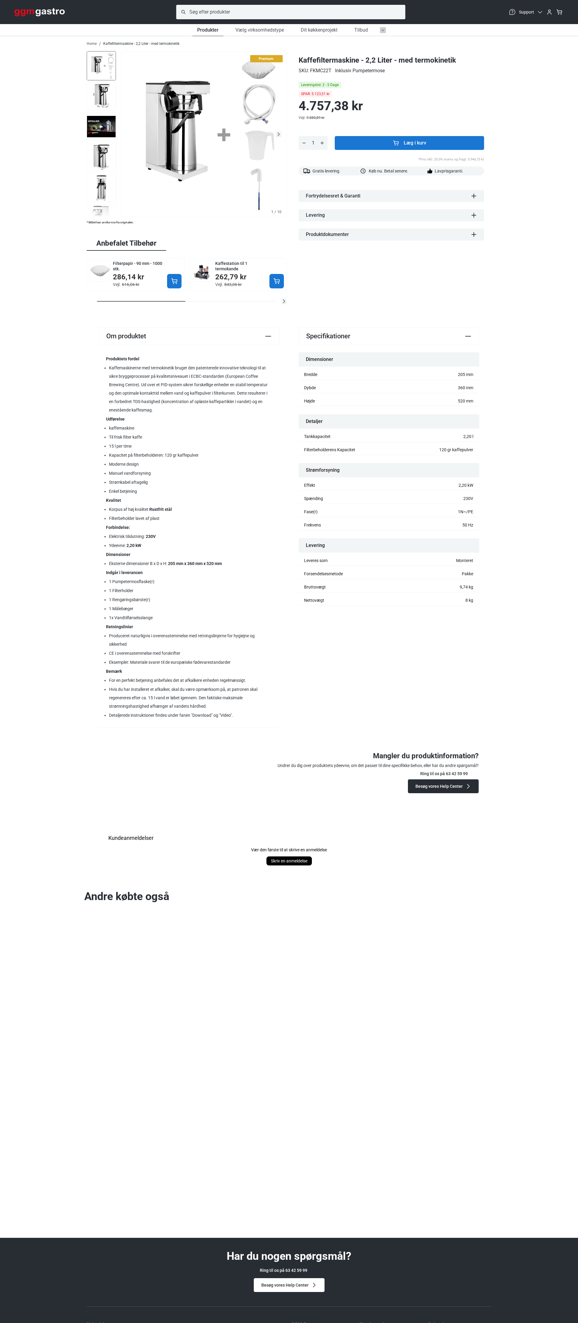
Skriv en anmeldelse (289, 861)
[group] (101, 65)
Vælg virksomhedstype (259, 30)
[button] (284, 301)
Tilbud (361, 30)
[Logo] (39, 12)
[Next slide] (278, 134)
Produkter (208, 30)
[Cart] (559, 12)
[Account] (549, 12)
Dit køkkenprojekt (319, 30)
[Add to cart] (174, 281)
